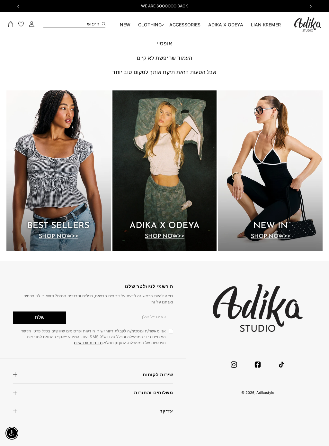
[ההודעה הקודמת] (18, 6)
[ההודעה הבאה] (311, 6)
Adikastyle (265, 392)
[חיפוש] (103, 22)
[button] (149, 25)
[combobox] (74, 22)
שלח (40, 317)
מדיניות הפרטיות (88, 342)
